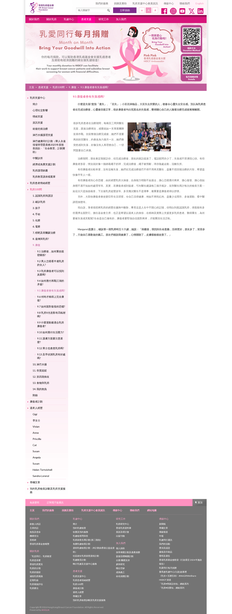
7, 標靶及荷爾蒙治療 (44, 232)
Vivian (36, 426)
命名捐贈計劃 (122, 576)
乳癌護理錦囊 (40, 170)
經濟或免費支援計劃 (44, 164)
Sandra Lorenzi (41, 475)
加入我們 (121, 19)
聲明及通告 (164, 556)
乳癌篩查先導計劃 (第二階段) (87, 540)
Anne (36, 432)
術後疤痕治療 (40, 128)
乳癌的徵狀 (35, 572)
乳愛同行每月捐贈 (168, 567)
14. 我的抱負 (40, 389)
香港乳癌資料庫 (123, 528)
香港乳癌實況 (36, 564)
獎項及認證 (164, 548)
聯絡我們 (185, 3)
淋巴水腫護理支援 (43, 134)
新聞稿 (162, 524)
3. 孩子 (36, 208)
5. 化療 (36, 220)
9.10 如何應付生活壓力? (50, 332)
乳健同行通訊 (165, 540)
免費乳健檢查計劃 (81, 544)
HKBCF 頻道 (165, 579)
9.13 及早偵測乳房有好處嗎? (51, 356)
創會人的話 (35, 524)
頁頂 (200, 502)
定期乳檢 (34, 580)
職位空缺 (120, 568)
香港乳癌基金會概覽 (39, 544)
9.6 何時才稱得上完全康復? (50, 298)
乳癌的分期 (35, 568)
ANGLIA (45, 610)
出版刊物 (120, 536)
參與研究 (120, 564)
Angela (37, 457)
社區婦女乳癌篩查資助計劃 (86, 556)
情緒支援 (38, 116)
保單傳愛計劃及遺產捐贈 (128, 552)
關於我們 (34, 19)
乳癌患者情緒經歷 (40, 182)
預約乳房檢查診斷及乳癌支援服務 (47, 490)
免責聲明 (34, 502)
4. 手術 (36, 214)
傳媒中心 (169, 3)
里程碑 (33, 540)
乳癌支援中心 (37, 97)
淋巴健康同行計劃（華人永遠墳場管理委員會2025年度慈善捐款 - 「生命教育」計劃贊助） (49, 146)
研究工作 (104, 19)
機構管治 (34, 536)
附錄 (35, 395)
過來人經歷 (36, 407)
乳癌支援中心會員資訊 (145, 3)
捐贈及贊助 (120, 3)
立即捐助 (125, 10)
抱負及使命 (35, 532)
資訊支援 (38, 122)
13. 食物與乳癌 (41, 382)
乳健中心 (69, 19)
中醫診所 (38, 158)
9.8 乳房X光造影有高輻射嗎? (51, 314)
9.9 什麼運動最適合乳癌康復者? (50, 324)
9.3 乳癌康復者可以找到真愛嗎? (50, 272)
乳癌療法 (34, 588)
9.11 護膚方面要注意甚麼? (50, 340)
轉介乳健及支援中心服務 (85, 563)
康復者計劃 (36, 401)
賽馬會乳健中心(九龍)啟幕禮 (173, 571)
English (200, 3)
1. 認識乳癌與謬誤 (43, 195)
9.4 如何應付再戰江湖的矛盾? (50, 282)
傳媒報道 (163, 532)
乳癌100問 (59, 87)
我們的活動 (164, 544)
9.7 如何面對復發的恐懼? (51, 306)
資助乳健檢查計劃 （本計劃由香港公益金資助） (94, 550)
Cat (35, 445)
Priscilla (37, 438)
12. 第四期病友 (41, 376)
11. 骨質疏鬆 (40, 370)
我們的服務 (102, 3)
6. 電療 (36, 226)
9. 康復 (72, 87)
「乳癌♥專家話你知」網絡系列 (174, 583)
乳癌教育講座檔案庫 (44, 176)
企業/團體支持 (123, 560)
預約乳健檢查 (79, 528)
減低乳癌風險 (36, 576)
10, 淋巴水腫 (40, 364)
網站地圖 (152, 510)
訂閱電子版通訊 (55, 502)
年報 (161, 536)
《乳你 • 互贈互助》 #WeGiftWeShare (177, 575)
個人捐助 (120, 548)
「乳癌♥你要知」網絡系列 (171, 587)
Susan (36, 451)
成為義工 (120, 572)
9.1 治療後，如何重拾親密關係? (50, 253)
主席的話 (34, 528)
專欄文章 (35, 482)
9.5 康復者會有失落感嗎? (51, 290)
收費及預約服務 (80, 532)
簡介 (35, 104)
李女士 (36, 420)
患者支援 (86, 19)
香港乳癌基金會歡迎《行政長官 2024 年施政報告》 (180, 561)
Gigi (35, 414)
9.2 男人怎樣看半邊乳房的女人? (50, 263)
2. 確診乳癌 (39, 201)
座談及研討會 (122, 532)
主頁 (31, 87)
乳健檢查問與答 (80, 536)
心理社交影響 (40, 110)
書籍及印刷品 (165, 552)
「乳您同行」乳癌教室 (40, 556)
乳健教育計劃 (79, 559)
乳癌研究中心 (122, 524)
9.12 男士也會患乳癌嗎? (50, 348)
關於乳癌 (51, 19)
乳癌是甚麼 (35, 560)
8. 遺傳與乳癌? (41, 238)
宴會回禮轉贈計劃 (124, 556)
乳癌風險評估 (36, 584)
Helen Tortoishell (42, 469)
